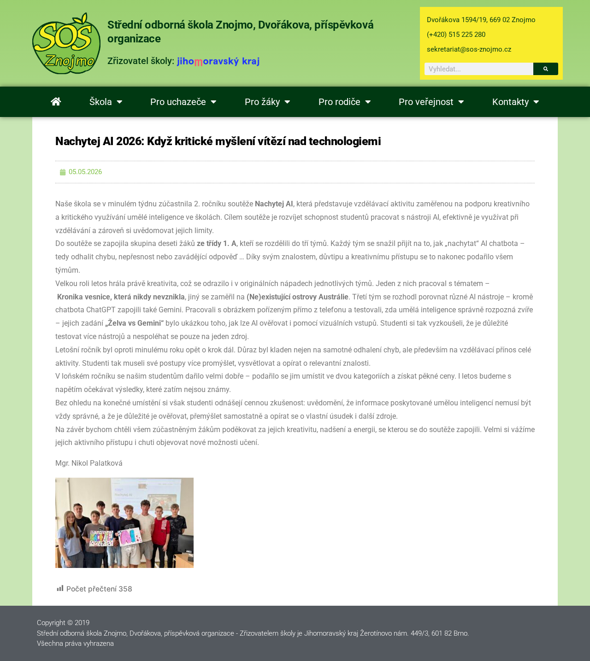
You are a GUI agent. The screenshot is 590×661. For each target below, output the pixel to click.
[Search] (545, 69)
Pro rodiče (339, 101)
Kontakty (510, 101)
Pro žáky (262, 101)
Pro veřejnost (426, 101)
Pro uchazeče (178, 101)
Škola (100, 101)
